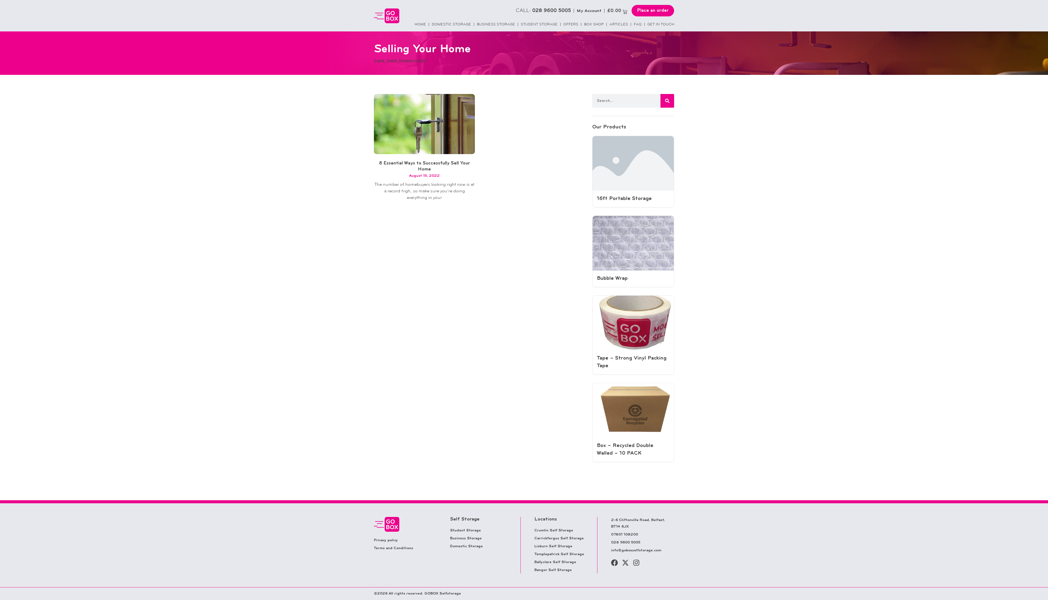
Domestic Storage (451, 24)
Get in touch (660, 24)
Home (420, 24)
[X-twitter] (625, 562)
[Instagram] (636, 562)
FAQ (638, 24)
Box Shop (594, 24)
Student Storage (539, 24)
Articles (618, 24)
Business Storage (496, 24)
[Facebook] (614, 562)
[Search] (667, 101)
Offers (570, 24)
